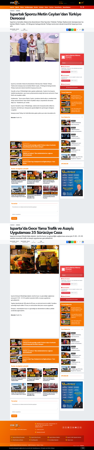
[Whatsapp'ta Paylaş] (72, 30)
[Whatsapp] (78, 427)
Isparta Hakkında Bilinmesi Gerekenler (18, 445)
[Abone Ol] (83, 30)
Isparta (12, 7)
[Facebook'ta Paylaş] (67, 30)
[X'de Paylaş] (69, 30)
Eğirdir (17, 7)
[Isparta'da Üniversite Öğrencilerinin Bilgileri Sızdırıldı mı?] (50, 175)
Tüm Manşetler (34, 440)
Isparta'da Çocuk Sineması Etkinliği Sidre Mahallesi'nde (34, 196)
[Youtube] (76, 427)
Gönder (14, 218)
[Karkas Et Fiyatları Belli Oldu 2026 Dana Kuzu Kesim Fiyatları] (50, 190)
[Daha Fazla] (75, 30)
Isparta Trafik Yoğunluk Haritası (74, 437)
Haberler (12, 10)
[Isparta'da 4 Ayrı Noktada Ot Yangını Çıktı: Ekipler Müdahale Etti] (34, 175)
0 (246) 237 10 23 (66, 71)
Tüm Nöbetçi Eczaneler (73, 87)
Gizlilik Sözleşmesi (32, 445)
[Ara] (81, 7)
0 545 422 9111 (40, 429)
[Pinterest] (68, 427)
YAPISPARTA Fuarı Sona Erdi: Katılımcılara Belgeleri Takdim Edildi (18, 182)
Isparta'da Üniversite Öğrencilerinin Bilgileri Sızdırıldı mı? (49, 182)
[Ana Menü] (83, 7)
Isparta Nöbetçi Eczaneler (19, 437)
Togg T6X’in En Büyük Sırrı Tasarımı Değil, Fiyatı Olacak (77, 158)
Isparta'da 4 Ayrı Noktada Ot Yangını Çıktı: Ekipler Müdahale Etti (34, 182)
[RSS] (81, 427)
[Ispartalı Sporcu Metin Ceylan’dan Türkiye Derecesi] (34, 47)
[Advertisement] (34, 72)
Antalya (41, 7)
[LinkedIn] (73, 427)
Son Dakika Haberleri (53, 440)
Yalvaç (22, 7)
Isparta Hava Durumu (36, 437)
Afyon (46, 7)
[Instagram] (71, 427)
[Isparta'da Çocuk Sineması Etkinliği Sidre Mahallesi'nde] (34, 190)
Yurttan (51, 7)
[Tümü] (82, 117)
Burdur (36, 7)
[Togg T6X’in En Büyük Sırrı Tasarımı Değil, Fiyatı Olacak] (18, 190)
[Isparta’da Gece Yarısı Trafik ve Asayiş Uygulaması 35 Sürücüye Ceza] (34, 259)
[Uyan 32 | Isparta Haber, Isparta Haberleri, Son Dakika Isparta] (15, 2)
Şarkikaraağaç (29, 7)
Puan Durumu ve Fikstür (18, 440)
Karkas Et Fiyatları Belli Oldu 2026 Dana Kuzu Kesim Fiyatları (50, 196)
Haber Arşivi (70, 440)
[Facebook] (63, 427)
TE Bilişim (82, 445)
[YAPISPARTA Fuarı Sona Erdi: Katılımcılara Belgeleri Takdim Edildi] (18, 175)
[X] (66, 427)
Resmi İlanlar (58, 7)
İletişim (38, 445)
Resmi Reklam (66, 7)
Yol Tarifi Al (75, 71)
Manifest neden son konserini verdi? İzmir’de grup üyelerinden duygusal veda (76, 130)
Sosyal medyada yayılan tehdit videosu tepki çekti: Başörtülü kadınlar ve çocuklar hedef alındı (76, 137)
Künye (42, 445)
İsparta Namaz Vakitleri (54, 437)
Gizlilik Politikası (59, 448)
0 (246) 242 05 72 (66, 80)
